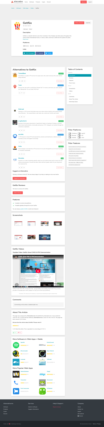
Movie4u (21, 158)
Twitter (49, 53)
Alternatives (72, 75)
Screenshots (72, 88)
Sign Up (84, 2)
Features (71, 80)
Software (31, 2)
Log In (90, 2)
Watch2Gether (25, 371)
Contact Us (80, 409)
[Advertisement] (52, 14)
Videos (70, 91)
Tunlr (20, 85)
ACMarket (49, 388)
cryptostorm (22, 121)
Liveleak (23, 359)
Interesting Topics (73, 101)
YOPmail (49, 359)
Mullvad (21, 109)
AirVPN (20, 134)
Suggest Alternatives (33, 409)
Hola (20, 146)
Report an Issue (57, 407)
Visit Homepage (30, 53)
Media (32, 8)
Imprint (79, 411)
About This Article (73, 99)
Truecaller (23, 380)
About (79, 407)
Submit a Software (32, 407)
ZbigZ (48, 371)
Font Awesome (25, 388)
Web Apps (25, 8)
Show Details (60, 81)
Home (26, 2)
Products (38, 2)
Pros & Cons (72, 83)
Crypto (43, 2)
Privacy (99, 424)
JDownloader (24, 351)
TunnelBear (22, 73)
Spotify (23, 342)
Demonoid (49, 380)
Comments (71, 96)
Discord (49, 2)
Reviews (71, 78)
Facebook (40, 53)
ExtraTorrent (50, 342)
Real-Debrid (50, 351)
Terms (94, 424)
